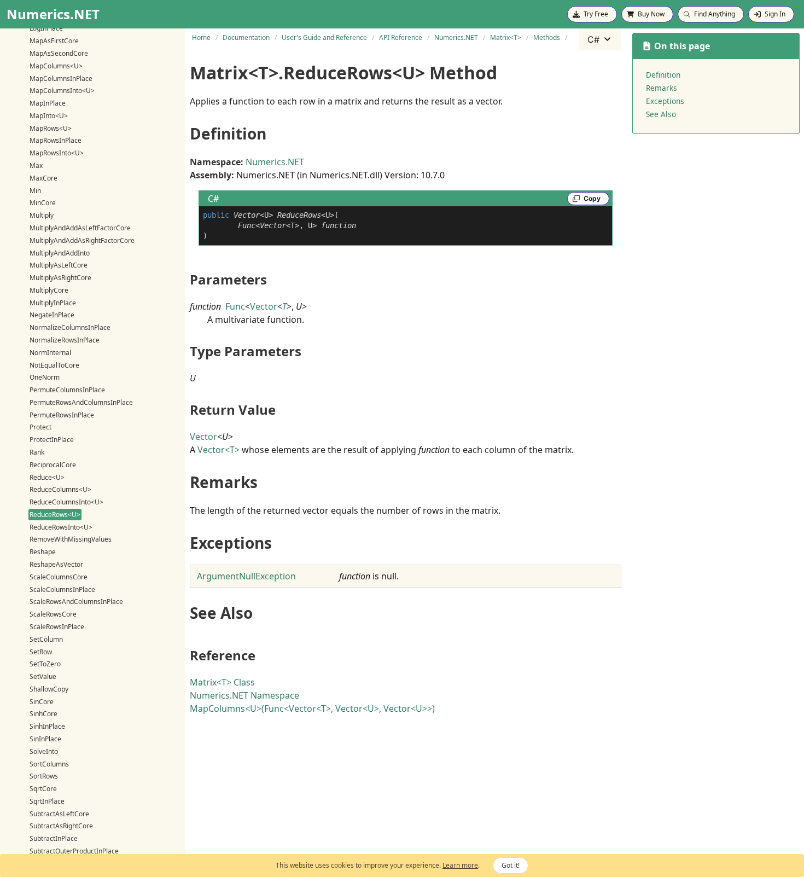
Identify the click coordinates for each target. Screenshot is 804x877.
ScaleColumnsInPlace (62, 589)
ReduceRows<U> (55, 514)
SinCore (42, 701)
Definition (663, 74)
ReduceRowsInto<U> (61, 526)
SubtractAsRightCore (61, 825)
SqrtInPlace (47, 801)
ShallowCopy (49, 689)
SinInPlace (45, 739)
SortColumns (49, 763)
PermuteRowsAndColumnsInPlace (81, 402)
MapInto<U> (49, 115)
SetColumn (46, 639)
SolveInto (44, 751)
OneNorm (45, 377)
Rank (37, 452)
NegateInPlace (52, 315)
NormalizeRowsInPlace (65, 340)
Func (235, 306)
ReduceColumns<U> (60, 489)
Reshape (43, 551)
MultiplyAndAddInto (60, 252)
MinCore (43, 202)
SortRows (44, 776)
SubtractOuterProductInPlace (74, 851)
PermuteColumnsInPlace (67, 389)
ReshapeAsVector (56, 564)
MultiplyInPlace (53, 302)
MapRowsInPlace (55, 140)
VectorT (218, 450)
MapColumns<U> (56, 66)
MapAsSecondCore (59, 53)
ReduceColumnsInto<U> (66, 502)
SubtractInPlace (54, 838)
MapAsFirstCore (54, 40)
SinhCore (43, 713)
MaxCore (43, 178)
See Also (661, 114)
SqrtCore (43, 788)
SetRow (41, 651)
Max (36, 165)
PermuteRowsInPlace (62, 414)
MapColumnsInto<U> (62, 90)
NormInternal (50, 352)
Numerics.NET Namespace (244, 695)
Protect (40, 427)
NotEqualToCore (54, 364)
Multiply (42, 215)
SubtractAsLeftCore (59, 813)
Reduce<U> (47, 476)
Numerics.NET (275, 162)
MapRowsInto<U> (57, 153)
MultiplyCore (49, 290)
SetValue (43, 676)
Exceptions (665, 101)
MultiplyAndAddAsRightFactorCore (82, 240)
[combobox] (600, 39)
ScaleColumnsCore (59, 577)
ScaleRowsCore (53, 614)
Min (35, 190)
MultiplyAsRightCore (60, 277)
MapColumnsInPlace (61, 78)
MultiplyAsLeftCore (59, 265)
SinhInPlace (47, 726)
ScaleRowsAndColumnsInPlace (76, 601)
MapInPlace (48, 103)
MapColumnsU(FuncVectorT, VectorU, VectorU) (312, 708)
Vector (263, 306)
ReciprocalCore (53, 464)
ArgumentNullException (246, 576)
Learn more (460, 865)
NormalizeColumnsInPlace (70, 327)
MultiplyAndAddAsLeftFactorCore (80, 228)
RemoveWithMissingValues (71, 539)
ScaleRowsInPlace (57, 626)
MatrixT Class (222, 682)
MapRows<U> (51, 127)
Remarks (661, 88)
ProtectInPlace (52, 439)
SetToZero (45, 664)
